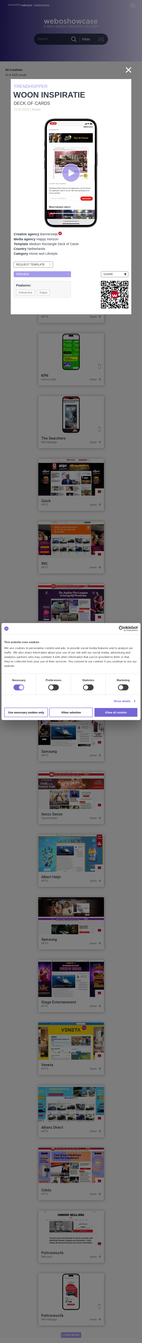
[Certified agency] (60, 234)
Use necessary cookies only (26, 712)
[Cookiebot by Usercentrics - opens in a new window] (121, 628)
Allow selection (71, 712)
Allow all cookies (116, 712)
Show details (122, 701)
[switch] (53, 687)
